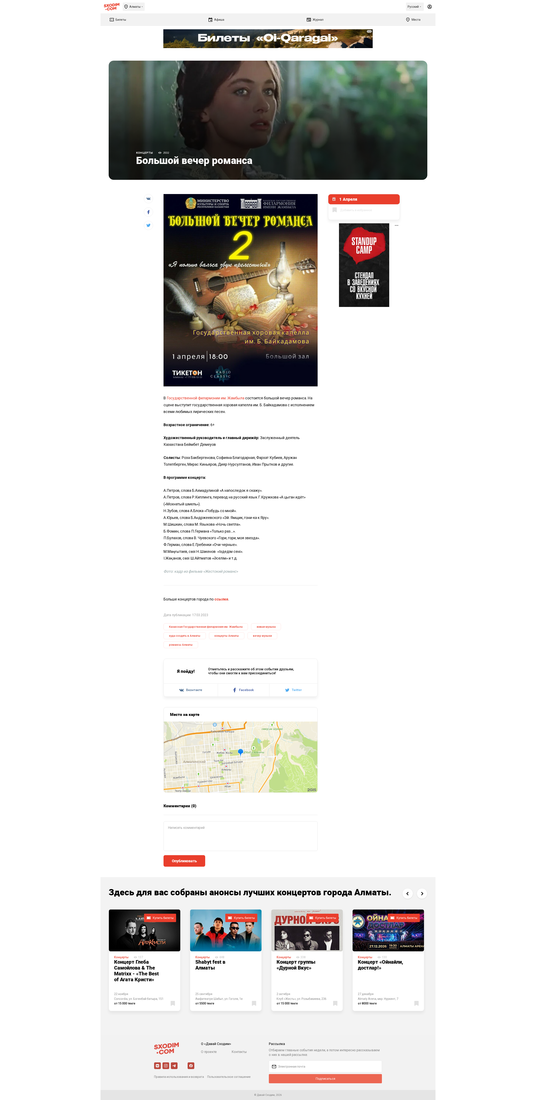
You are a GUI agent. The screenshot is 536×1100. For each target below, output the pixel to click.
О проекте (209, 1052)
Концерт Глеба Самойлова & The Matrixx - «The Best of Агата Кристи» (136, 970)
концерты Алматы (226, 635)
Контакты (239, 1052)
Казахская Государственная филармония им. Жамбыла (205, 626)
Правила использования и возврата (179, 1076)
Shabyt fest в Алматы (210, 964)
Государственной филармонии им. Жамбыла (205, 398)
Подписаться (325, 1079)
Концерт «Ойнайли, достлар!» (380, 964)
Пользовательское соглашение (229, 1076)
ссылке (221, 599)
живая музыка (266, 626)
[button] (407, 893)
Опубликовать (184, 860)
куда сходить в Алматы (184, 635)
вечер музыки (262, 635)
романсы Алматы (181, 644)
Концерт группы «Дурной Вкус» (296, 964)
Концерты (144, 152)
